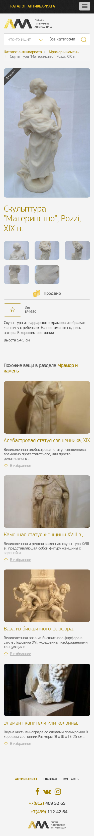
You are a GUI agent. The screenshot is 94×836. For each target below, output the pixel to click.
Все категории (62, 39)
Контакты (71, 779)
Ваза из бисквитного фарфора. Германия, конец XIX (39, 631)
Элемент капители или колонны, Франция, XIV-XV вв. (41, 726)
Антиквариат (26, 779)
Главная (50, 779)
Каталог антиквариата (32, 6)
